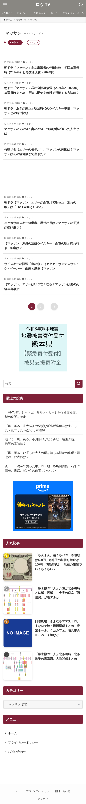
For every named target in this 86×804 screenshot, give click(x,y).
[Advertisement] (43, 176)
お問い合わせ (17, 751)
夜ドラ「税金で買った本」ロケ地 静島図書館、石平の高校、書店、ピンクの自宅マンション (42, 468)
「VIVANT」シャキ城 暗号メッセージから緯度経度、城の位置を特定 (42, 414)
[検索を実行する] (79, 384)
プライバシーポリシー (23, 742)
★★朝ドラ (15, 42)
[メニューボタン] (5, 5)
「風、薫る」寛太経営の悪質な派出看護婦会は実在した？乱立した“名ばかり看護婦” (41, 428)
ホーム (12, 733)
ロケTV (43, 5)
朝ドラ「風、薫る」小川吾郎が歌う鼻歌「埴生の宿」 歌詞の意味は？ (42, 441)
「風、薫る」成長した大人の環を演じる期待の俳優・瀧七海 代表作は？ (42, 455)
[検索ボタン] (81, 5)
